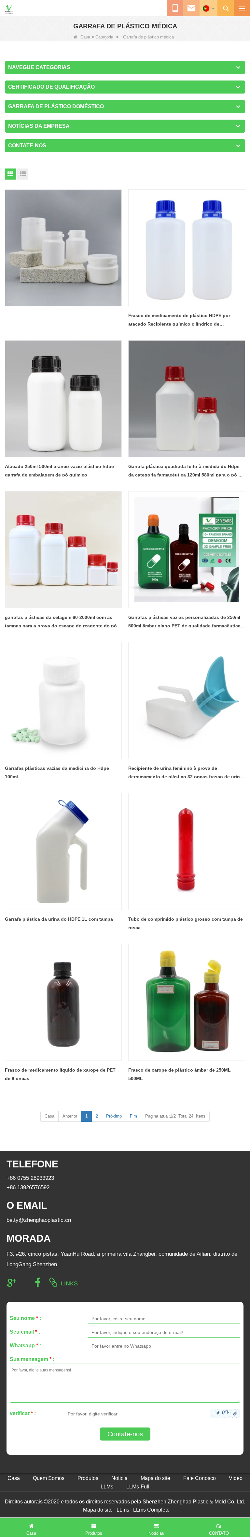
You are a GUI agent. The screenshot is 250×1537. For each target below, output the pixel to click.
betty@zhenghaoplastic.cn (39, 1220)
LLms (123, 1510)
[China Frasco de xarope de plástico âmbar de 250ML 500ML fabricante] (187, 1002)
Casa (85, 37)
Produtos (87, 1478)
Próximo (114, 1116)
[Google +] (12, 1283)
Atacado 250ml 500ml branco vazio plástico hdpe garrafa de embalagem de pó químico (59, 470)
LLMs (107, 1486)
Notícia (119, 1478)
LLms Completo (151, 1510)
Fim (133, 1116)
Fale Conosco (199, 1478)
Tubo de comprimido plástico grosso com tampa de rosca (185, 923)
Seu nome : (25, 1318)
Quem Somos (48, 1478)
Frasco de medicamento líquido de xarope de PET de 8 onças (60, 1074)
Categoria (104, 37)
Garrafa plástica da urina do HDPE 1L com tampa (59, 919)
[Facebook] (38, 1283)
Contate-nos (125, 1434)
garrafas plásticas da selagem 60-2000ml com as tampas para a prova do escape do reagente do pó (61, 621)
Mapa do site (155, 1478)
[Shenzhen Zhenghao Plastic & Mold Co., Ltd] (9, 9)
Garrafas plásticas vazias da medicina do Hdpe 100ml (57, 772)
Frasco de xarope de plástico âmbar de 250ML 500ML (179, 1074)
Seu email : (25, 1332)
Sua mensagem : (32, 1359)
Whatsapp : (25, 1345)
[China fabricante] (63, 248)
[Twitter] (25, 1283)
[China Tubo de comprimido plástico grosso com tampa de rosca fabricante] (187, 851)
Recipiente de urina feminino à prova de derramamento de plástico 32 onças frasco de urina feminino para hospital (185, 773)
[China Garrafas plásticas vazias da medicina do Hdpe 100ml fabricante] (63, 700)
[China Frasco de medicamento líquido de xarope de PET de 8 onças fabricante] (63, 1002)
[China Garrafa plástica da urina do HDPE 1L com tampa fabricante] (63, 851)
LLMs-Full (137, 1486)
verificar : (23, 1413)
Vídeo (236, 1478)
